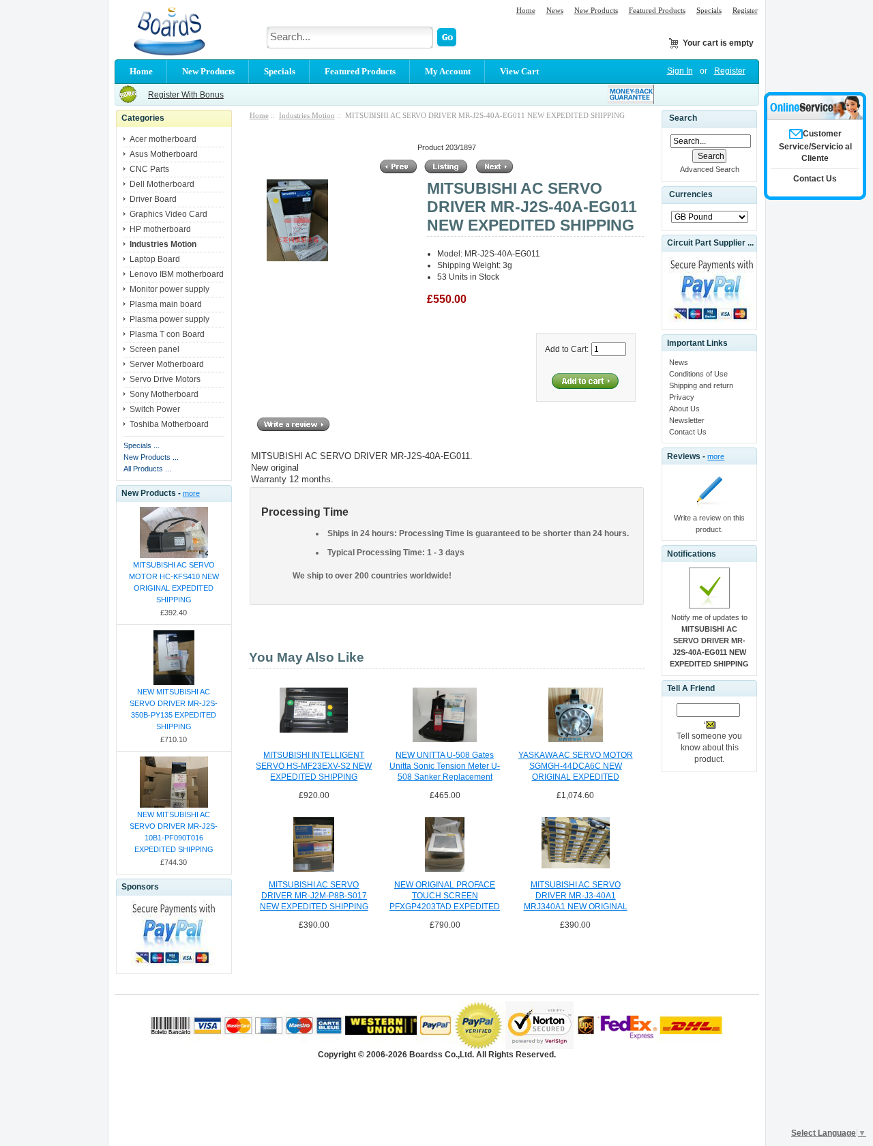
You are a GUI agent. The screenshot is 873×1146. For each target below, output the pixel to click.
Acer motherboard (163, 139)
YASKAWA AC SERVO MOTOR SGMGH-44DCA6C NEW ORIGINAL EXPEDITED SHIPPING (575, 766)
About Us (684, 409)
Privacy (681, 397)
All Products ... (147, 469)
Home (525, 10)
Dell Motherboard (162, 184)
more (191, 493)
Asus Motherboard (164, 154)
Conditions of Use (698, 374)
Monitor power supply (169, 289)
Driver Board (153, 199)
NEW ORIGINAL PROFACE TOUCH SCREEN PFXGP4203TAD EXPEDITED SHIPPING (444, 896)
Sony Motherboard (164, 394)
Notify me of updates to (709, 640)
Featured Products (657, 10)
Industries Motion (307, 115)
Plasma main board (166, 304)
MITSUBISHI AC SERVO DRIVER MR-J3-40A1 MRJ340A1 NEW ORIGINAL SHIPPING (575, 896)
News (554, 10)
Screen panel (154, 349)
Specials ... (141, 445)
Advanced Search (709, 169)
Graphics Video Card (168, 214)
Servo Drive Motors (165, 379)
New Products (596, 10)
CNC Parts (149, 169)
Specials (709, 10)
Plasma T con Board (167, 334)
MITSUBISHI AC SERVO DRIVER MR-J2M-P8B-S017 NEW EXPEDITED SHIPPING (314, 896)
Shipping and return (701, 385)
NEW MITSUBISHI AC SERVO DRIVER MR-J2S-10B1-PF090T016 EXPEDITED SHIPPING (174, 831)
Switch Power (155, 409)
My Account (448, 71)
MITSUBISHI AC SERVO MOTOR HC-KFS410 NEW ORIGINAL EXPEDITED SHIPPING (174, 582)
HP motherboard (160, 229)
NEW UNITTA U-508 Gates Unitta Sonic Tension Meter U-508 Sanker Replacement (444, 766)
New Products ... (151, 457)
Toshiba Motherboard (169, 424)
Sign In (680, 71)
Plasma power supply (169, 319)
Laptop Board (155, 259)
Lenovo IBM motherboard (177, 274)
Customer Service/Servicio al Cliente (815, 146)
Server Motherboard (167, 364)
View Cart (519, 71)
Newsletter (687, 420)
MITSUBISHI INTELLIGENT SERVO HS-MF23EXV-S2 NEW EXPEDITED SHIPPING (314, 766)
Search (683, 118)
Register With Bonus (186, 95)
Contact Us (688, 432)
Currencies (691, 195)
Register (745, 10)
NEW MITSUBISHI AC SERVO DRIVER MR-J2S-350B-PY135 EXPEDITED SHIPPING (174, 709)
